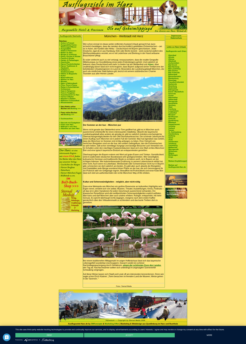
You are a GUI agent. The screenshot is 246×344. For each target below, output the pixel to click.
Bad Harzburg (173, 67)
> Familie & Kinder (66, 58)
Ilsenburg (172, 109)
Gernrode (172, 94)
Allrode (171, 57)
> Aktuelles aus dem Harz (69, 128)
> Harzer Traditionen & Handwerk (68, 67)
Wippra (171, 153)
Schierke (171, 126)
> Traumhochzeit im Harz (69, 95)
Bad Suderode (174, 73)
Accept (129, 335)
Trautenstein (173, 142)
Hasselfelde (172, 103)
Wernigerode (173, 149)
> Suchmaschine (66, 119)
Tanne (170, 138)
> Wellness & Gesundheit (69, 101)
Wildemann (172, 151)
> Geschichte (64, 62)
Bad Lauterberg (174, 69)
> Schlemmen (64, 89)
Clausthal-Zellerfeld (176, 82)
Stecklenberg (173, 134)
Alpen (151, 64)
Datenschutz (176, 38)
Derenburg (172, 86)
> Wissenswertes (66, 102)
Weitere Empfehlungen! (177, 161)
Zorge (170, 157)
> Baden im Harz (66, 53)
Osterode (172, 119)
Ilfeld (170, 107)
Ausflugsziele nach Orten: (176, 51)
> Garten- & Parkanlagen (69, 60)
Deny (49, 335)
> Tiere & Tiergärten (67, 93)
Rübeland (172, 122)
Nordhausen (173, 117)
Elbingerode (173, 90)
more (209, 335)
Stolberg (171, 136)
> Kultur (62, 76)
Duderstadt (172, 88)
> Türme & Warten (66, 97)
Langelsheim (173, 111)
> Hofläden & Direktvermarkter (66, 71)
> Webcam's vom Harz (68, 126)
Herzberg (172, 105)
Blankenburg (173, 78)
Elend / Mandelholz (176, 92)
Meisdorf (171, 115)
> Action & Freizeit (66, 43)
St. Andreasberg (174, 132)
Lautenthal (172, 113)
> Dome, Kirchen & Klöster (69, 56)
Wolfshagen (173, 155)
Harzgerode (172, 101)
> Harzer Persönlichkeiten (69, 64)
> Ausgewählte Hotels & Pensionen (67, 50)
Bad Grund (172, 65)
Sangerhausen (174, 124)
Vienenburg (173, 145)
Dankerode (172, 84)
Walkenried (172, 147)
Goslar (171, 96)
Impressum (176, 36)
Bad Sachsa (173, 71)
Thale (170, 140)
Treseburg (172, 144)
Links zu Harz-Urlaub (176, 47)
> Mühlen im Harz (66, 79)
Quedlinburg (173, 120)
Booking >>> (75, 108)
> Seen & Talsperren (67, 91)
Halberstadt (172, 99)
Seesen (171, 130)
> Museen (63, 81)
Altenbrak (172, 61)
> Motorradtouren (66, 78)
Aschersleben (173, 63)
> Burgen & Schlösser (68, 55)
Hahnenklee (173, 97)
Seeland (171, 128)
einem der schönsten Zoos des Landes (142, 265)
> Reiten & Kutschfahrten (69, 87)
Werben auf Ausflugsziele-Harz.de (177, 166)
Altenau (171, 59)
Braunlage (172, 80)
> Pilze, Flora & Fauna (68, 85)
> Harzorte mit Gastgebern (69, 123)
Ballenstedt (172, 74)
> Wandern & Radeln (67, 99)
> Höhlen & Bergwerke (68, 74)
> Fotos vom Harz (66, 125)
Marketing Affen (112, 324)
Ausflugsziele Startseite (70, 36)
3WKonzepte (96, 324)
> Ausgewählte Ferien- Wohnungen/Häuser (68, 46)
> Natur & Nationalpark (68, 83)
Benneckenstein (174, 76)
